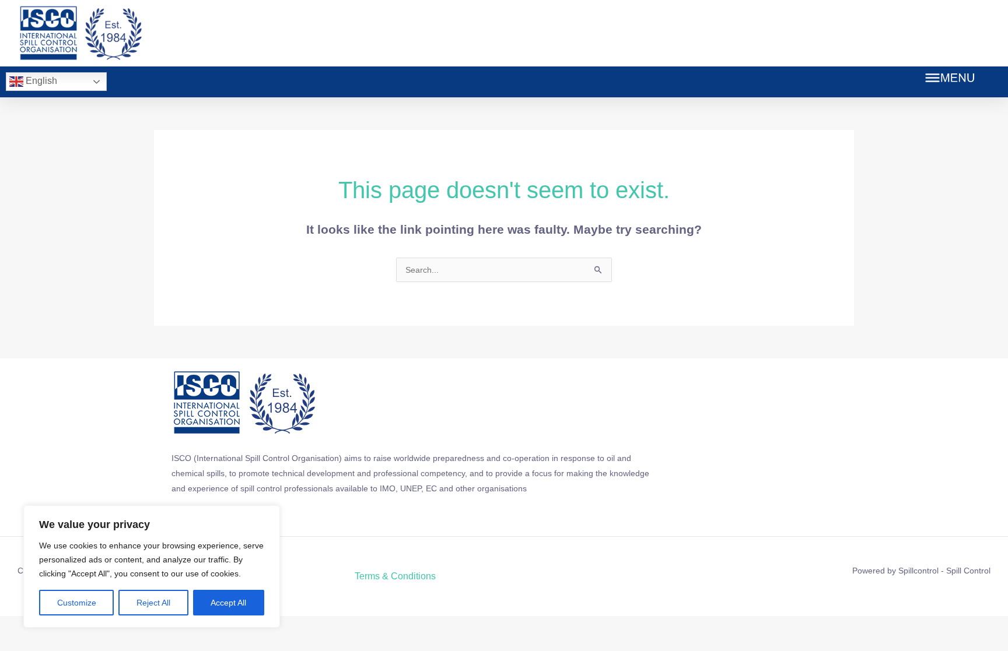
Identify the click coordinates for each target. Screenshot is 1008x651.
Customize (76, 602)
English (40, 81)
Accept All (228, 602)
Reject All (153, 602)
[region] (151, 566)
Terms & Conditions (395, 576)
